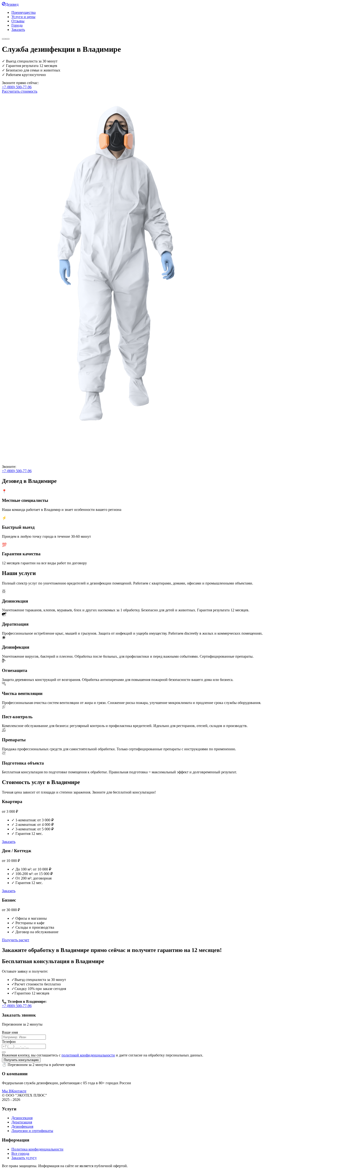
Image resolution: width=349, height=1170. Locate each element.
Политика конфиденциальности (37, 1149)
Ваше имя (10, 1032)
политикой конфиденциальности (88, 1055)
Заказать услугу (24, 1158)
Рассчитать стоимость (19, 91)
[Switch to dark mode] (4, 39)
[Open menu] (7, 39)
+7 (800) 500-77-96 (17, 87)
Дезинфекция (22, 1126)
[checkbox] (4, 1052)
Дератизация (21, 1122)
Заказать (8, 842)
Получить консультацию (21, 1060)
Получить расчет (15, 940)
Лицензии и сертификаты (32, 1131)
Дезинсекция (22, 1118)
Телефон (9, 1042)
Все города (20, 1153)
